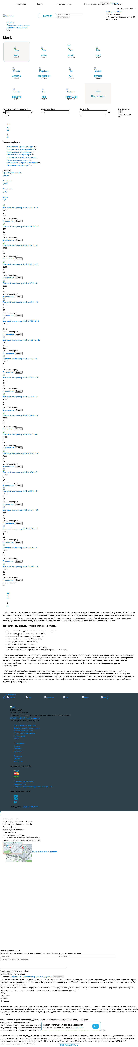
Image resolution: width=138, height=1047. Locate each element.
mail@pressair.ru (33, 718)
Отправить (58, 977)
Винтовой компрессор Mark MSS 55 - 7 (20, 529)
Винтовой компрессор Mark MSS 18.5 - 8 (21, 321)
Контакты (118, 4)
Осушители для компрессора (27, 728)
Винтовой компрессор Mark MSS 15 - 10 (20, 302)
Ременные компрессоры (18, 165)
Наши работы (20, 784)
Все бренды (11, 694)
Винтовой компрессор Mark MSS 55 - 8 (20, 548)
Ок (95, 1026)
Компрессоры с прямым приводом (22, 163)
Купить (18, 221)
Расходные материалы (24, 731)
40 (8, 127)
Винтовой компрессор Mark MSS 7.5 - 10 (21, 226)
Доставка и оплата (64, 4)
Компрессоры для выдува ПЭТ (20, 149)
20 (8, 124)
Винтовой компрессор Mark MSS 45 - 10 (20, 510)
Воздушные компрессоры (18, 25)
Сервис (39, 4)
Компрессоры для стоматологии (21, 157)
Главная (10, 22)
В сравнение (8, 221)
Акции (16, 739)
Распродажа (19, 736)
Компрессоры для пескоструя (20, 147)
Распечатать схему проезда (44, 852)
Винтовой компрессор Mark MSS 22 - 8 (20, 359)
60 (8, 130)
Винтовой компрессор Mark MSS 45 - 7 (20, 472)
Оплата (17, 759)
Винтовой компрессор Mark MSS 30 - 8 (20, 396)
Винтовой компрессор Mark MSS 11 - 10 (20, 264)
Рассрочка (18, 761)
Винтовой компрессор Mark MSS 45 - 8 (20, 491)
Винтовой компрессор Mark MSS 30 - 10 (20, 415)
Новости (17, 749)
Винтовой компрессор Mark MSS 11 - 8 (20, 245)
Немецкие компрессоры (17, 160)
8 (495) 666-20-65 (114, 12)
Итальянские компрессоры (19, 155)
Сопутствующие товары (24, 733)
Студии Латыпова (30, 807)
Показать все (63, 17)
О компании (21, 4)
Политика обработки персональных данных (33, 787)
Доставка (18, 756)
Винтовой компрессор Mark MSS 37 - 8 (20, 434)
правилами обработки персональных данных (32, 977)
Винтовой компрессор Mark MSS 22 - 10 (20, 378)
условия (79, 1027)
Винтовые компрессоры (17, 28)
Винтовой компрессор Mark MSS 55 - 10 (20, 567)
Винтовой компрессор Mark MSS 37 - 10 (20, 453)
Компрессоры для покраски (19, 152)
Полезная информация (94, 4)
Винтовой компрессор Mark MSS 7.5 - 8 (20, 208)
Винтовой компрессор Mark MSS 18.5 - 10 (21, 340)
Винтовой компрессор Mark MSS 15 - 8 (20, 283)
